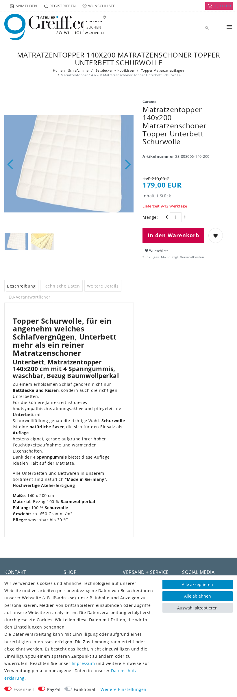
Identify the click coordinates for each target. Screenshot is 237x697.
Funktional (84, 689)
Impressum (83, 663)
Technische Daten (61, 286)
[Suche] (207, 28)
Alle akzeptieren (197, 584)
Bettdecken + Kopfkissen (114, 70)
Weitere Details (103, 286)
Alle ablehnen (197, 596)
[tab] (21, 286)
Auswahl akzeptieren (197, 608)
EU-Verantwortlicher (30, 297)
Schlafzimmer (78, 70)
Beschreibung (21, 286)
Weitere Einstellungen (124, 689)
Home (57, 70)
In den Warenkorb (173, 235)
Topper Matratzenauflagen (162, 70)
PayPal (53, 689)
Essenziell (24, 689)
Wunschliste (158, 250)
